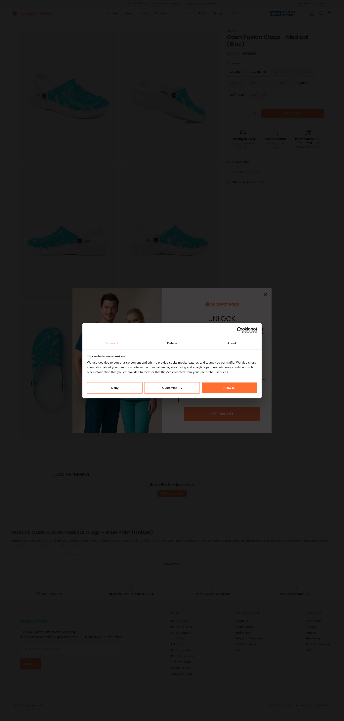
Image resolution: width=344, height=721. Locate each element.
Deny (114, 387)
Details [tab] (172, 343)
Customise (169, 387)
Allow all (229, 387)
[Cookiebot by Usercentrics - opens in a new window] (239, 330)
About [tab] (231, 343)
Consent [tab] (112, 343)
